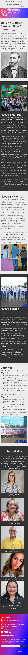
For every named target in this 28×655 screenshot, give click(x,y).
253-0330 (6, 621)
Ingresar (24, 6)
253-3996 (11, 621)
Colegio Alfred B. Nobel (7, 651)
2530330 (10, 1)
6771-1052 (16, 621)
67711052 (19, 1)
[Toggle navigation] (26, 12)
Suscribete (23, 646)
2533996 (14, 1)
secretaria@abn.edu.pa (15, 4)
